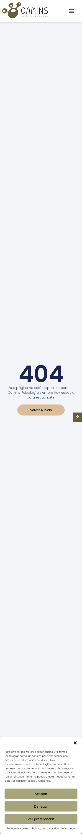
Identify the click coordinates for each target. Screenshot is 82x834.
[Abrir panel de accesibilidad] (77, 417)
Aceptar (41, 794)
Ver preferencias (41, 819)
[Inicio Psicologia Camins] (25, 11)
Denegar (41, 806)
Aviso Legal (68, 828)
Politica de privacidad (45, 828)
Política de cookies (18, 828)
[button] (75, 743)
